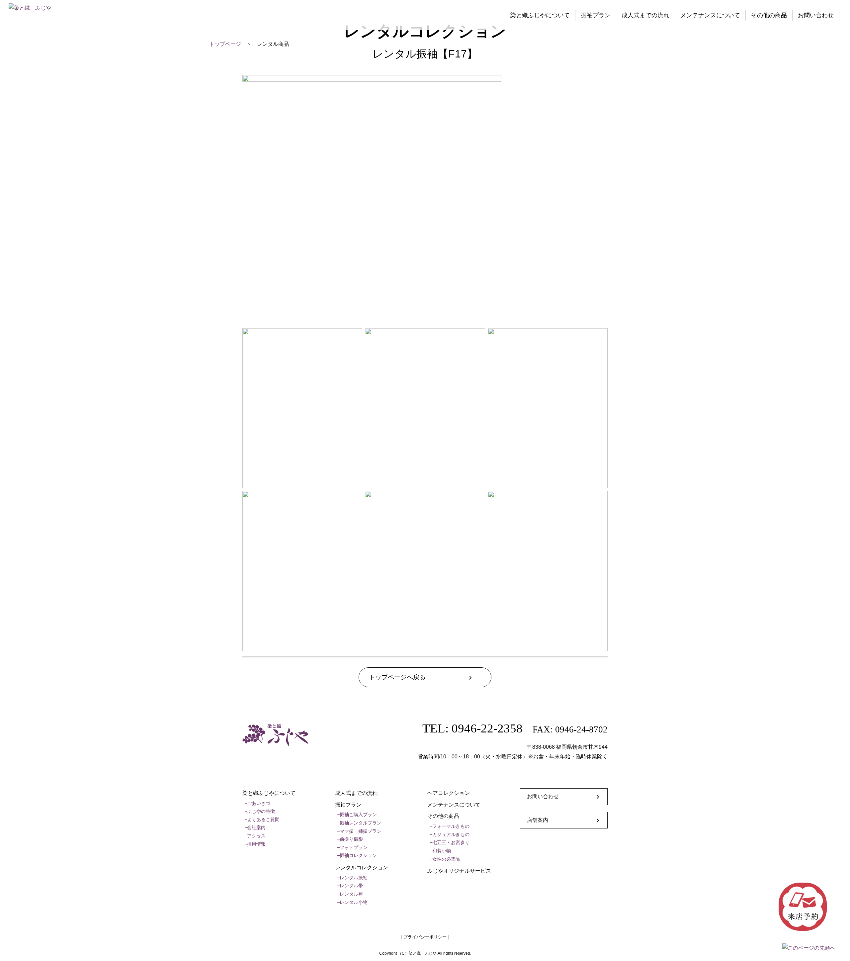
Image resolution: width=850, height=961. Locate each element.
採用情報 (256, 844)
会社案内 (256, 827)
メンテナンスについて (710, 15)
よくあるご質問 (263, 819)
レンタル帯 (351, 885)
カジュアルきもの (450, 834)
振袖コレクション (358, 855)
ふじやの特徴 (261, 811)
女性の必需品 (446, 859)
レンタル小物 (354, 902)
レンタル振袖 (354, 877)
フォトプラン (354, 847)
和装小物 (441, 850)
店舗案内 (537, 820)
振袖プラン (596, 15)
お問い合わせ (816, 15)
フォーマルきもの (450, 826)
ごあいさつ (258, 803)
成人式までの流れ (645, 15)
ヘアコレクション (448, 793)
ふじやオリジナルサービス (459, 871)
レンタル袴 (351, 894)
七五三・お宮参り (450, 842)
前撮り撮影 (351, 839)
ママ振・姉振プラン (361, 831)
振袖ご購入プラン (358, 814)
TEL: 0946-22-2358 (472, 728)
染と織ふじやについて (540, 15)
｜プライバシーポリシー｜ (425, 936)
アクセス (256, 835)
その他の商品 (769, 15)
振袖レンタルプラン (361, 822)
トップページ (225, 44)
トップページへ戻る (397, 677)
